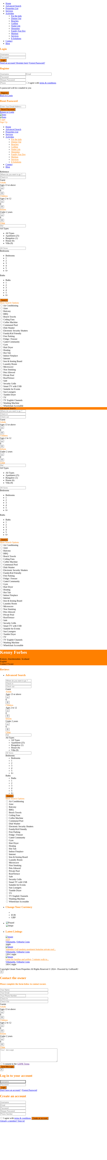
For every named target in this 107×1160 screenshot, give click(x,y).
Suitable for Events (11, 389)
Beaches (15, 21)
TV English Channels (12, 400)
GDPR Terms (23, 1064)
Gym (5, 344)
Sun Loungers (9, 392)
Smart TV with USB (12, 386)
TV (4, 397)
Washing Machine (11, 403)
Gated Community (11, 342)
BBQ (5, 314)
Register (4, 93)
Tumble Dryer (9, 394)
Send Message (7, 1067)
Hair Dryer (8, 347)
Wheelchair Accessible (13, 406)
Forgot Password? (37, 63)
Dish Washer (9, 328)
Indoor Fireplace (10, 356)
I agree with (42, 83)
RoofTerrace (8, 378)
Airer (5, 308)
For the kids (16, 16)
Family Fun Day (18, 31)
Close (2, 223)
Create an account (40, 1118)
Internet (6, 358)
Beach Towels (9, 317)
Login (3, 60)
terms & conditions (48, 83)
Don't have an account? (10, 1090)
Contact (9, 41)
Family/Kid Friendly (12, 333)
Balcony (7, 311)
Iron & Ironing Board (12, 361)
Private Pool (8, 375)
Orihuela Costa (23, 942)
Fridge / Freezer (10, 339)
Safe (5, 381)
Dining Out (16, 18)
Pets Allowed (9, 372)
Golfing (14, 23)
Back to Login (6, 95)
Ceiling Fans (8, 319)
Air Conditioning (10, 305)
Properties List (12, 8)
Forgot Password (29, 1090)
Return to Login (7, 112)
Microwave (8, 367)
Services (9, 11)
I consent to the (16, 1064)
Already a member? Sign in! (12, 1121)
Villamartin (10, 942)
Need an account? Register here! (14, 63)
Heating (6, 350)
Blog (8, 43)
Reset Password (7, 109)
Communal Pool (10, 325)
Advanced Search (13, 6)
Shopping (15, 28)
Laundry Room (10, 364)
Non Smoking (9, 369)
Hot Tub (7, 353)
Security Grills (9, 383)
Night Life (15, 26)
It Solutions (16, 38)
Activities (10, 13)
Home (8, 3)
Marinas (14, 33)
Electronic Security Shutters (15, 330)
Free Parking (9, 336)
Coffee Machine (10, 322)
